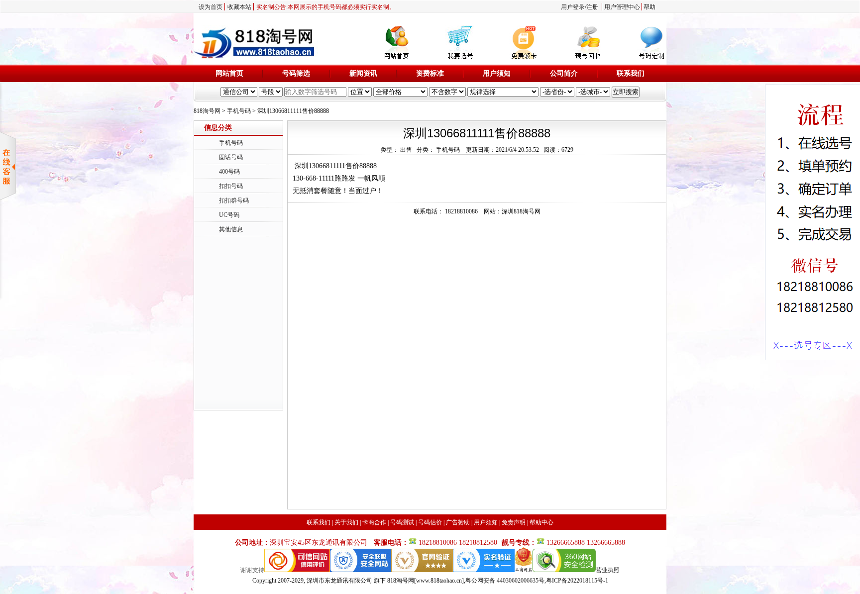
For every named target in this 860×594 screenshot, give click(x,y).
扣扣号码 (231, 186)
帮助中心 (541, 522)
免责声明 (514, 522)
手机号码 (239, 110)
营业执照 (608, 570)
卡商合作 (374, 522)
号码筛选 (296, 73)
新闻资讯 (363, 73)
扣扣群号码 (234, 200)
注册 (592, 6)
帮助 (649, 6)
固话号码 (231, 157)
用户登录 (573, 6)
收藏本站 (239, 6)
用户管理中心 (622, 6)
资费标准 (430, 73)
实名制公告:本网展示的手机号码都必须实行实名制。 (325, 6)
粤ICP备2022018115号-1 (577, 580)
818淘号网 (207, 110)
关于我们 (346, 522)
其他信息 (231, 229)
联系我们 (631, 73)
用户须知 (497, 73)
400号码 (229, 171)
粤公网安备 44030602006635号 (504, 580)
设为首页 (210, 6)
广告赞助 (458, 522)
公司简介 (564, 73)
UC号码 (229, 214)
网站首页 (229, 73)
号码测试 (402, 522)
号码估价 (430, 522)
